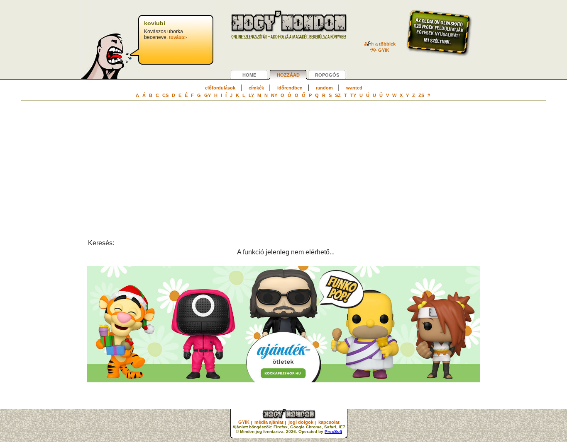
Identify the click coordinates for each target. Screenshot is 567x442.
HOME (249, 74)
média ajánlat (269, 422)
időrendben (290, 87)
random (324, 87)
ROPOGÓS (327, 74)
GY (207, 95)
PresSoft (333, 431)
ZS (421, 95)
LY (251, 95)
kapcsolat (329, 422)
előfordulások (220, 87)
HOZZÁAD (288, 74)
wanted (354, 87)
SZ (338, 95)
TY (353, 95)
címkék (256, 87)
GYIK (383, 50)
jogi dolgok (300, 422)
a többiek (385, 43)
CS (165, 95)
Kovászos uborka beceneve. (165, 30)
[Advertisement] (283, 178)
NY (274, 95)
